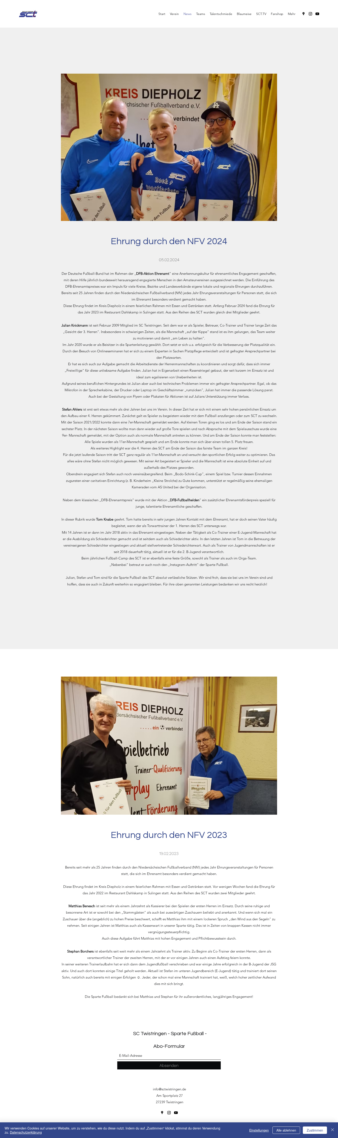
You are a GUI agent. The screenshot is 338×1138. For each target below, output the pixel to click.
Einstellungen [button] (259, 1130)
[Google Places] (303, 14)
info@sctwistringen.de (169, 1089)
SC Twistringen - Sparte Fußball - (170, 1033)
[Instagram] (310, 14)
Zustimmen (315, 1130)
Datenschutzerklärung (26, 1132)
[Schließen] (332, 1130)
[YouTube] (317, 14)
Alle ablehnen (286, 1130)
